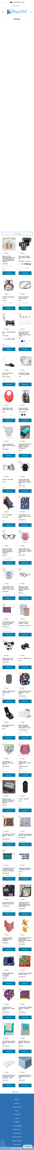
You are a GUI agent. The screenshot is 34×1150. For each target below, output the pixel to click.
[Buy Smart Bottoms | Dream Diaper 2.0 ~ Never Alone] (25, 679)
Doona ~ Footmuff (24, 799)
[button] (17, 1148)
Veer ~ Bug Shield (7, 515)
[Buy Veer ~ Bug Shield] (8, 502)
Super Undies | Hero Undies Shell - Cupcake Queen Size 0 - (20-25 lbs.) (25, 551)
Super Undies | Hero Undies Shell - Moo (7, 659)
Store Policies (17, 1114)
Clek (20, 376)
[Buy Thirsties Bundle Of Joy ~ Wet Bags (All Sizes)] (25, 856)
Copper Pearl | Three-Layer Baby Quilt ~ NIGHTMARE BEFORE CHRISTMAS (25, 904)
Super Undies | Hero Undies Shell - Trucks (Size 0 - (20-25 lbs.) (8, 588)
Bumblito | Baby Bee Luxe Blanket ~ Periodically (8, 974)
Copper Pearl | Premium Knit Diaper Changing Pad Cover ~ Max (8, 1076)
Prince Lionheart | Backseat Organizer (24, 408)
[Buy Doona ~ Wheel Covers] (25, 646)
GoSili (3, 412)
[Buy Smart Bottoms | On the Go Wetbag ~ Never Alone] (25, 502)
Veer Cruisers (5, 335)
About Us (17, 1099)
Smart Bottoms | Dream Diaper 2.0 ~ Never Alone (25, 692)
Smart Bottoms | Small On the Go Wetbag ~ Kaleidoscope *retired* (8, 869)
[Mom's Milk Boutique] (17, 11)
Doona (4, 481)
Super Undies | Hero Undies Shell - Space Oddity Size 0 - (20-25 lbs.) (25, 481)
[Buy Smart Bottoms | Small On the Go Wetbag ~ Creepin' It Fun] (8, 610)
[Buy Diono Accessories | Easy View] (8, 361)
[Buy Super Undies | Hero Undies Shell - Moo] (8, 646)
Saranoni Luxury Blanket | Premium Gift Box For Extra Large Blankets (8, 801)
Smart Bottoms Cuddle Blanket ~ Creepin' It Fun (8, 835)
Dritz (20, 338)
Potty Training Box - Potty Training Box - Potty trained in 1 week (25, 726)
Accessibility (17, 1122)
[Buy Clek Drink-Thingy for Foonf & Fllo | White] (25, 361)
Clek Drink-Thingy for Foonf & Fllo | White (24, 373)
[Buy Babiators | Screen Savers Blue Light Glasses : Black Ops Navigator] (8, 536)
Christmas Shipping (17, 1125)
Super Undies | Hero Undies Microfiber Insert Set (8, 445)
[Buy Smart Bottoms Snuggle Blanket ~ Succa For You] (25, 822)
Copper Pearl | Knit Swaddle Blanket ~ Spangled (7, 939)
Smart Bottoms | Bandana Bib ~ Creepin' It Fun (8, 1008)
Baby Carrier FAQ (17, 1133)
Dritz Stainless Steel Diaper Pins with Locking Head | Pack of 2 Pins (25, 334)
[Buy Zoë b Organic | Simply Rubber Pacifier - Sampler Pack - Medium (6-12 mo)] (25, 925)
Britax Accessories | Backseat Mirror (24, 297)
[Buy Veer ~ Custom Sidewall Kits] (8, 320)
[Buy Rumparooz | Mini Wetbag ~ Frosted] (25, 610)
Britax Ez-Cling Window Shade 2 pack (8, 691)
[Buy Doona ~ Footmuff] (25, 786)
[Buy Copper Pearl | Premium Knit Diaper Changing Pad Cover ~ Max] (8, 1063)
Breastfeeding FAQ (17, 1137)
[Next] (21, 1092)
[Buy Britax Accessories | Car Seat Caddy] (8, 713)
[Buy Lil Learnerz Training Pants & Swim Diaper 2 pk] (25, 244)
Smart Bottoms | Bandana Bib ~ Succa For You (8, 763)
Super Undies (5, 449)
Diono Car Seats (6, 376)
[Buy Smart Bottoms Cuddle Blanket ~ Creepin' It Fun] (8, 822)
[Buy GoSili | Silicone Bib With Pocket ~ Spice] (8, 396)
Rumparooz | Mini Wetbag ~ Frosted (23, 622)
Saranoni (4, 805)
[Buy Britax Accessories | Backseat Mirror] (25, 285)
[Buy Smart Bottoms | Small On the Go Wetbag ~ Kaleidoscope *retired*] (8, 856)
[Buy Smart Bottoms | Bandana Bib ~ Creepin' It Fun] (8, 995)
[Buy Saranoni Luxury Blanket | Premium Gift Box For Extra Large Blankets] (8, 786)
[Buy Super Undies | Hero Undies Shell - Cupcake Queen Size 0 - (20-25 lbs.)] (25, 536)
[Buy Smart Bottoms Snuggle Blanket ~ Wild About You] (8, 1029)
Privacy (17, 1118)
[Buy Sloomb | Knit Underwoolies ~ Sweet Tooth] (25, 749)
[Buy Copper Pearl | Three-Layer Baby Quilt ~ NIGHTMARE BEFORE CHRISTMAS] (25, 890)
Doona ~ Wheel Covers (25, 658)
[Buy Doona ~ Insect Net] (8, 467)
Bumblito (4, 978)
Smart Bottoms (22, 519)
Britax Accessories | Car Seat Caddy (8, 725)
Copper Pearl (22, 908)
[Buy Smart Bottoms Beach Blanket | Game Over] (8, 890)
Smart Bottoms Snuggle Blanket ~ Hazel (25, 973)
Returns (17, 1110)
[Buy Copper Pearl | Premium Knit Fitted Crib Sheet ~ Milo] (25, 1063)
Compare (6, 253)
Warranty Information (17, 1140)
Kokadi (20, 450)
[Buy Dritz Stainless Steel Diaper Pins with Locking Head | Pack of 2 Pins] (25, 320)
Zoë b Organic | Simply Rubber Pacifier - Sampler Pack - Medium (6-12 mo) (25, 940)
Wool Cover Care (17, 1129)
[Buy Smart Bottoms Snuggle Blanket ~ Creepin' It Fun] (25, 995)
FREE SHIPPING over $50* (19, 2)
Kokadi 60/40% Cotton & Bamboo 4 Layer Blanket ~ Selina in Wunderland (25, 446)
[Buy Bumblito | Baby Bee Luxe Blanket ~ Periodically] (8, 961)
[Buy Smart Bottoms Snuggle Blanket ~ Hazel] (25, 961)
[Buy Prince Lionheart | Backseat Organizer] (25, 396)
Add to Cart (25, 308)
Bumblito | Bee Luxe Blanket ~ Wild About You (24, 1042)
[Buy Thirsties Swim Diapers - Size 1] (8, 285)
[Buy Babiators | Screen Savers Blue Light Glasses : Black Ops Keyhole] (25, 574)
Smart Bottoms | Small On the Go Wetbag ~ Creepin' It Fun (8, 623)
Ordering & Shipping (17, 1107)
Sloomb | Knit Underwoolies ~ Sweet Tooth (25, 763)
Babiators (4, 555)
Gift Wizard (5, 263)
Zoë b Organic (22, 944)
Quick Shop (9, 273)
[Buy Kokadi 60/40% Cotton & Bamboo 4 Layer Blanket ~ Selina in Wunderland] (25, 432)
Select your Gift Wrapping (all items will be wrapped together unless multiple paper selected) (8, 258)
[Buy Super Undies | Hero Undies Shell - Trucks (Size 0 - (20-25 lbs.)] (8, 574)
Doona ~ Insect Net (7, 479)
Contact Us (17, 1103)
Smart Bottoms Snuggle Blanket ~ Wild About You (8, 1042)
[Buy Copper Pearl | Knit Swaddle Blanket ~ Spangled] (8, 925)
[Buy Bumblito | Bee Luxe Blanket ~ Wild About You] (25, 1029)
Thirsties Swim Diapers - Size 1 (8, 297)
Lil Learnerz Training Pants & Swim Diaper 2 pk (25, 257)
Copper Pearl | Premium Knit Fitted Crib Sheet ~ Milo (25, 1076)
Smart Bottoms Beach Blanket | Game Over (8, 903)
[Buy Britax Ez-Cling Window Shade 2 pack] (8, 679)
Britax (20, 300)
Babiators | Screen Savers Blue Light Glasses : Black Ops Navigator (7, 551)
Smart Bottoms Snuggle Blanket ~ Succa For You (25, 834)
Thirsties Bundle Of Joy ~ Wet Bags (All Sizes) (25, 868)
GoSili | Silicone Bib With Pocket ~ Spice (7, 408)
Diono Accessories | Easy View (7, 373)
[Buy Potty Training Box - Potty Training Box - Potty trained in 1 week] (25, 713)
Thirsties (4, 300)
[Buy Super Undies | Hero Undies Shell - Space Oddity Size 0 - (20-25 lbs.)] (25, 467)
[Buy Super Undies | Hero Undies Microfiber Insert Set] (8, 432)
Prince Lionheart (22, 412)
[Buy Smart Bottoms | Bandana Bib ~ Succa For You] (8, 749)
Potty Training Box (23, 730)
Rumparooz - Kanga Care (24, 261)
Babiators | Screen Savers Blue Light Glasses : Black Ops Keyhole (24, 588)
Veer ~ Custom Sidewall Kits (8, 332)
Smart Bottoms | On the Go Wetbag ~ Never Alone (25, 516)
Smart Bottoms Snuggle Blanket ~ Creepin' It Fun (25, 1008)
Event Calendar (17, 1144)
